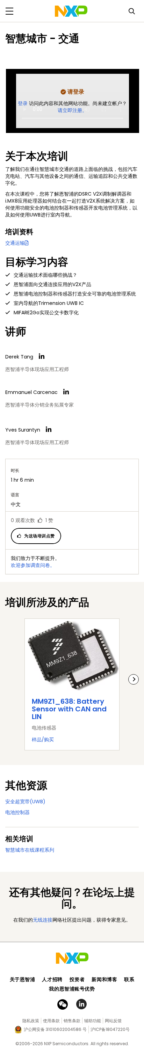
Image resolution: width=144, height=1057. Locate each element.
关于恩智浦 (22, 979)
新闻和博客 (104, 979)
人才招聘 (52, 979)
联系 (129, 979)
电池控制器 (17, 812)
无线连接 (42, 919)
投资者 (77, 979)
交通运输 (15, 242)
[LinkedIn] (41, 356)
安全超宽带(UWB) (25, 801)
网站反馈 (113, 1021)
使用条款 (51, 1021)
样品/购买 (43, 739)
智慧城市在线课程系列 (29, 849)
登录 (23, 103)
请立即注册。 (72, 110)
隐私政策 (30, 1021)
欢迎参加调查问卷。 (33, 565)
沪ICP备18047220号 (110, 1029)
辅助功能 (92, 1021)
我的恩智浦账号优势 (72, 988)
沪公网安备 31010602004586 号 (55, 1029)
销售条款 (72, 1021)
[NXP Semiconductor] (71, 11)
